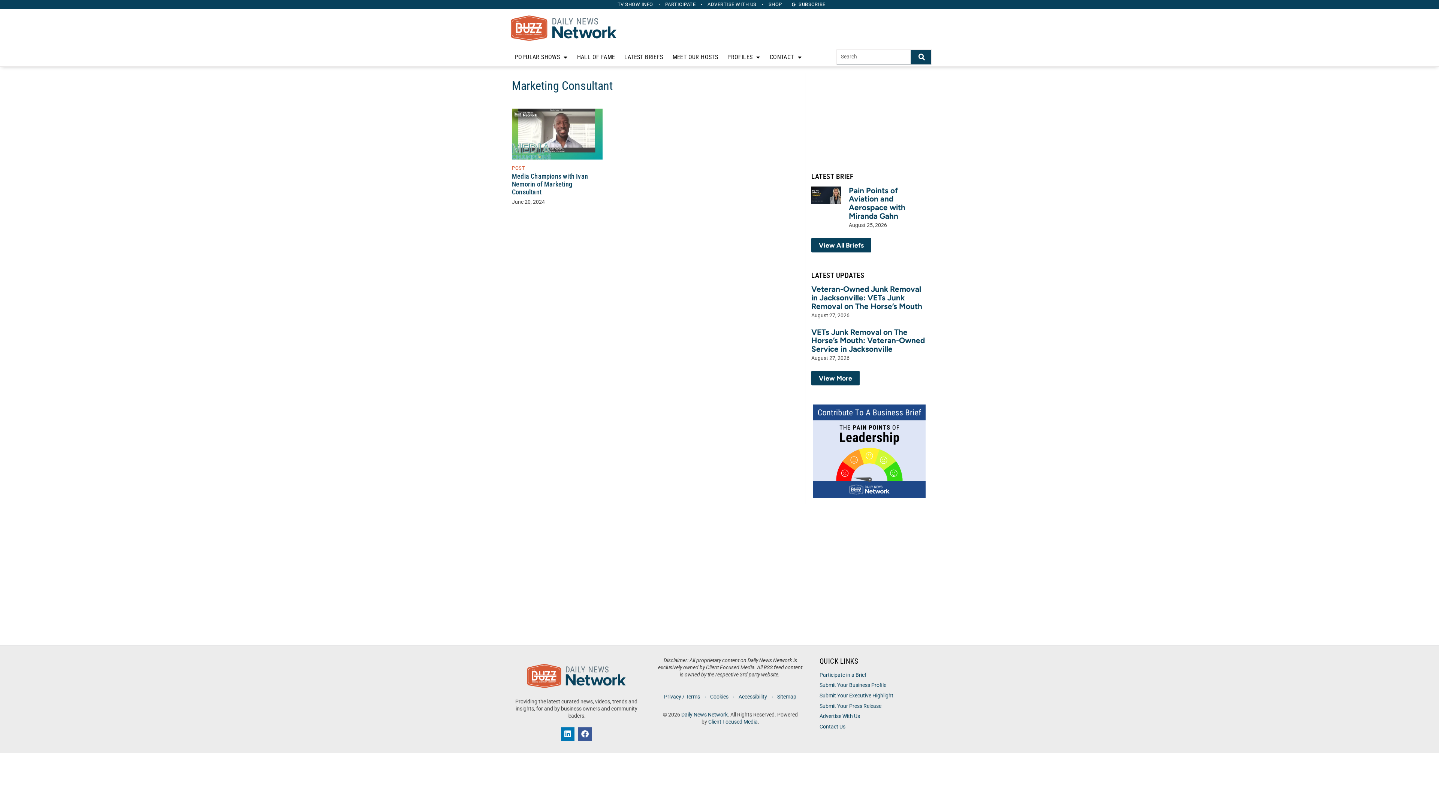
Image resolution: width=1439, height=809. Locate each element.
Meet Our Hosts (695, 57)
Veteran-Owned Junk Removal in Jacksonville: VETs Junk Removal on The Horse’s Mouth (866, 297)
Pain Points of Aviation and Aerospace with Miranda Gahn (877, 203)
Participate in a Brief (843, 675)
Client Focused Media (733, 722)
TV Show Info (635, 4)
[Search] (921, 57)
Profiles (739, 57)
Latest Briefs (643, 57)
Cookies (719, 697)
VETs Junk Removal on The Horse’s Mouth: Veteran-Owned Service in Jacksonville (868, 340)
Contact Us (832, 727)
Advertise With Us (840, 716)
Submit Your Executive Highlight (856, 696)
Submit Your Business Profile (853, 685)
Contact (782, 57)
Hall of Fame (596, 57)
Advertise (732, 4)
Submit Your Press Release (850, 706)
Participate (680, 4)
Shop (775, 4)
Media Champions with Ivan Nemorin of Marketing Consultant (550, 184)
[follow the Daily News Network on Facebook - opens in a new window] (585, 734)
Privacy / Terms (682, 697)
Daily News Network (704, 715)
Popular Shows (537, 57)
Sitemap (786, 697)
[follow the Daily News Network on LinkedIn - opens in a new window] (567, 734)
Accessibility (753, 697)
